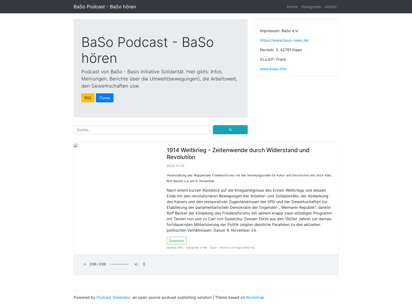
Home (292, 6)
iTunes (104, 97)
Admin (330, 6)
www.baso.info (273, 68)
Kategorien (311, 6)
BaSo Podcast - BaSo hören (105, 7)
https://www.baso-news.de (284, 40)
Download (176, 241)
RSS (88, 97)
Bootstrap (255, 297)
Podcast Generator (113, 297)
